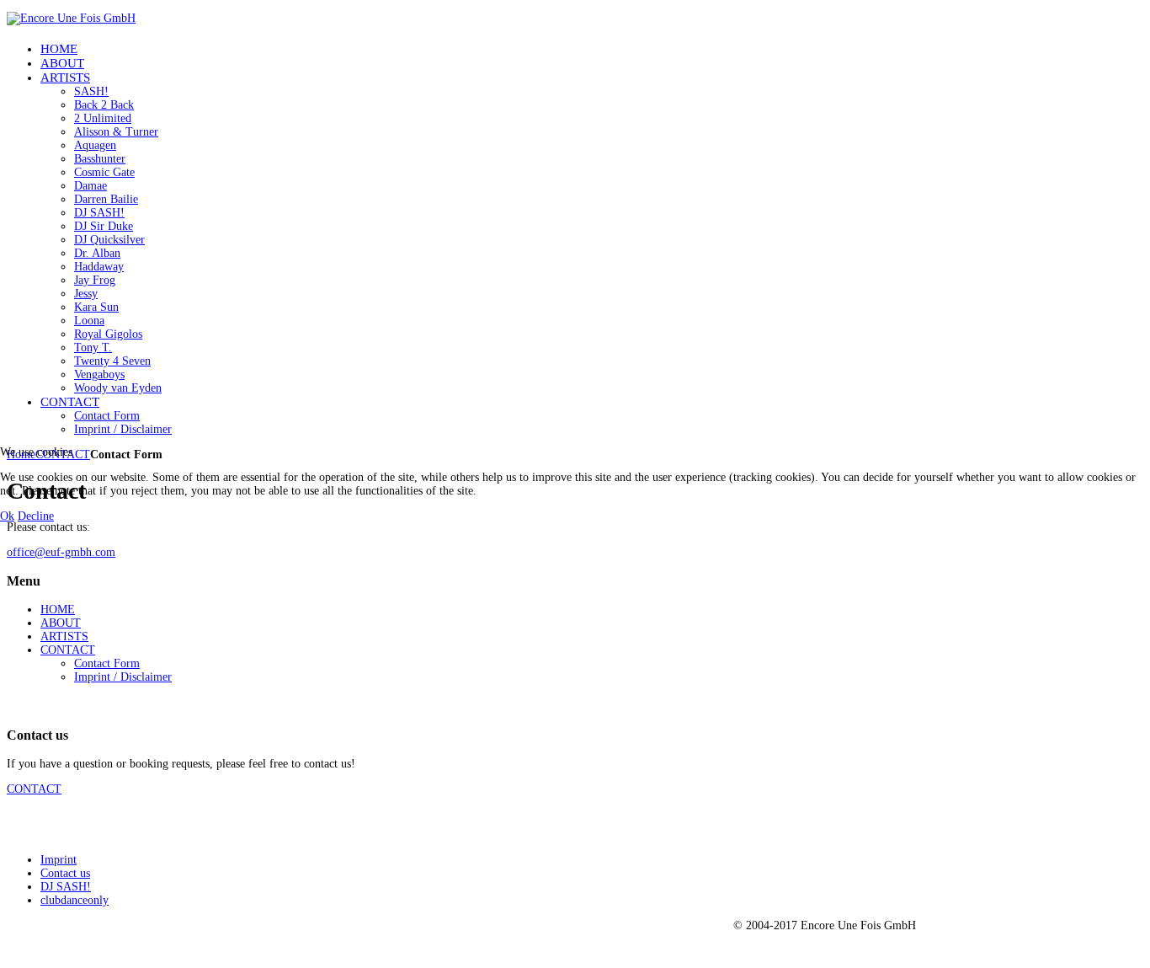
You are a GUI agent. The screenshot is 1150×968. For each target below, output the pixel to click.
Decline (36, 516)
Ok (7, 516)
